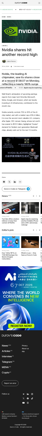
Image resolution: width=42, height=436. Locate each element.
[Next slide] (39, 196)
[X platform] (9, 182)
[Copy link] (20, 182)
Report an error (10, 383)
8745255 (4, 418)
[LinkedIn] (15, 182)
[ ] (4, 45)
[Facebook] (4, 182)
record (11, 80)
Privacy (25, 346)
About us (25, 348)
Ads (23, 351)
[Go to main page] (11, 336)
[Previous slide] (33, 196)
